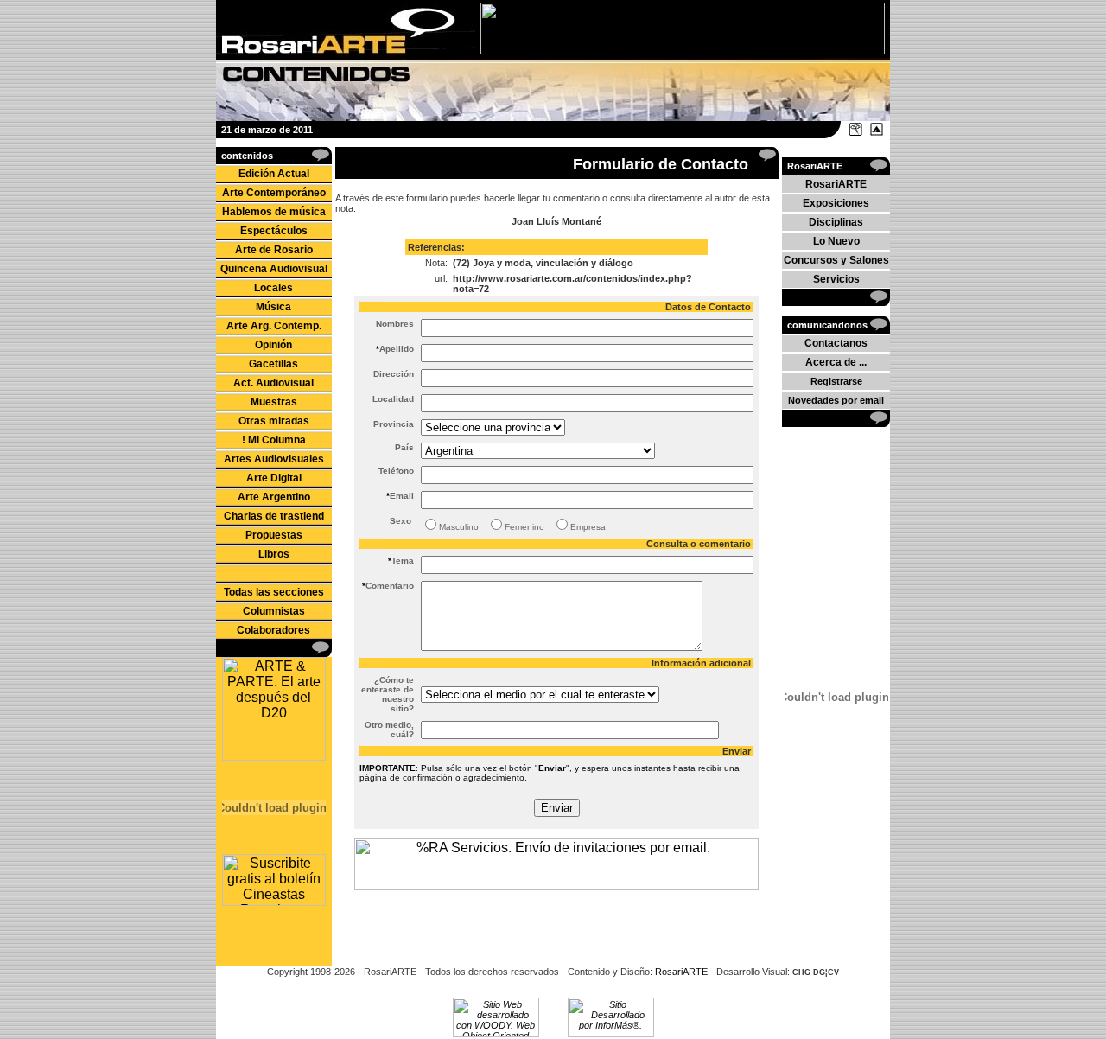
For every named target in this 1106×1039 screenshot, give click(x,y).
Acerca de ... (836, 362)
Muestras (274, 402)
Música (273, 307)
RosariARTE (836, 184)
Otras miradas (273, 421)
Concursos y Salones (836, 260)
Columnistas (274, 611)
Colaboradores (273, 630)
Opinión (273, 345)
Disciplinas (836, 222)
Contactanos (836, 343)
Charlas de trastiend (274, 516)
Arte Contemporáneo (274, 193)
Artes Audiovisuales (274, 459)
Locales (273, 288)
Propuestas (273, 535)
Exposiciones (836, 203)
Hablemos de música (274, 212)
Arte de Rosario (274, 250)
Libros (273, 554)
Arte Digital (274, 478)
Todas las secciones (274, 592)
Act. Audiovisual (273, 383)
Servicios (836, 279)
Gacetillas (273, 364)
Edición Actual (273, 174)
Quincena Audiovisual (273, 269)
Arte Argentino (274, 497)
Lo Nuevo (836, 241)
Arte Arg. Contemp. (273, 326)
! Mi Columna (274, 440)
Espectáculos (274, 231)
